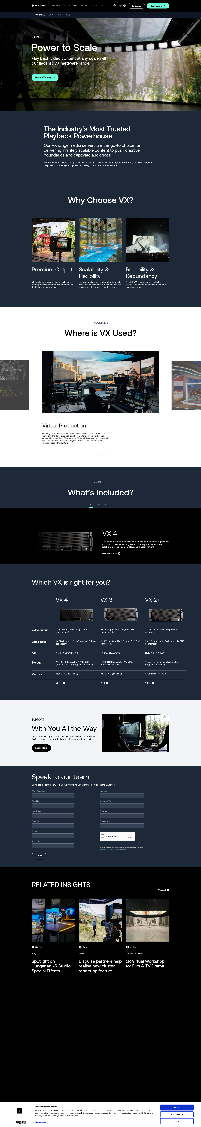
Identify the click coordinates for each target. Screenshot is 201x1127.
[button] (56, 6)
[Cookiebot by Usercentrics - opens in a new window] (20, 1122)
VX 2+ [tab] (106, 505)
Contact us (136, 6)
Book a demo (156, 6)
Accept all (177, 1107)
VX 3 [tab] (98, 505)
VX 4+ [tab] (91, 505)
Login (120, 6)
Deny (177, 1121)
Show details (40, 1122)
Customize (175, 1114)
